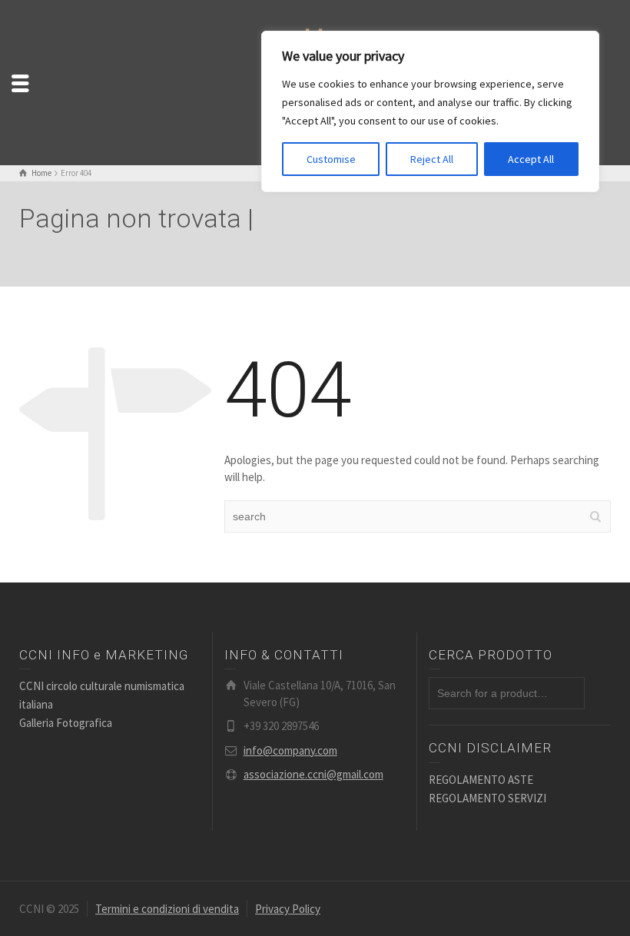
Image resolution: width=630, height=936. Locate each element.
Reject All (431, 159)
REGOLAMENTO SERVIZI (487, 798)
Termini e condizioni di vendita (167, 908)
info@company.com (290, 750)
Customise (331, 159)
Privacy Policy (287, 908)
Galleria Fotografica (65, 722)
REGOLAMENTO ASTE (481, 779)
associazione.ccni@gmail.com (313, 774)
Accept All (531, 159)
